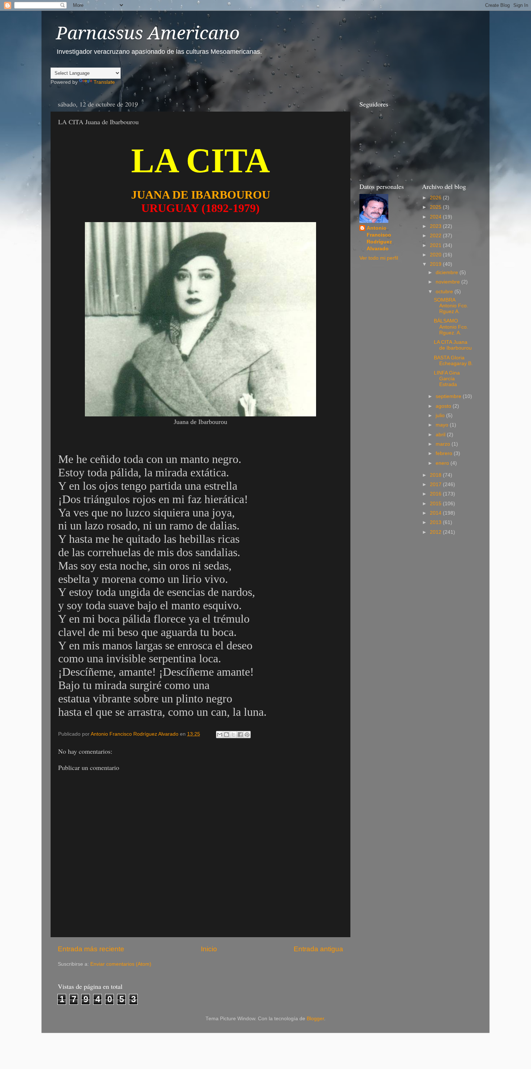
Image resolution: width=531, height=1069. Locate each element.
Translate (104, 82)
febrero (445, 453)
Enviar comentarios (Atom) (120, 964)
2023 (436, 226)
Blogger (315, 1018)
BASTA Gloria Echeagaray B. (453, 360)
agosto (444, 406)
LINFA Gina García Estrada (447, 378)
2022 (436, 235)
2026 (436, 197)
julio (441, 415)
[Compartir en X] (233, 734)
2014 (436, 513)
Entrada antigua (318, 949)
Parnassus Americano (148, 33)
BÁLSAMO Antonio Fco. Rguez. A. (451, 326)
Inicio (209, 949)
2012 (436, 532)
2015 (436, 503)
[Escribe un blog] (226, 734)
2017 (436, 484)
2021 (436, 245)
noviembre (448, 282)
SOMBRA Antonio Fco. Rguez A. (451, 305)
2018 (436, 475)
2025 (436, 207)
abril (441, 434)
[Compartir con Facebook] (240, 734)
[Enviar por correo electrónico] (219, 734)
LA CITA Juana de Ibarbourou (453, 345)
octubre (445, 291)
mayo (443, 425)
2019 (436, 264)
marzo (444, 444)
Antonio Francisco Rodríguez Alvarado (379, 238)
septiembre (449, 396)
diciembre (447, 272)
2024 (436, 217)
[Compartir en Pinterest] (247, 734)
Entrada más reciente (91, 949)
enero (443, 463)
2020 (436, 254)
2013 (436, 522)
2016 (436, 494)
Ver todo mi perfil (378, 258)
